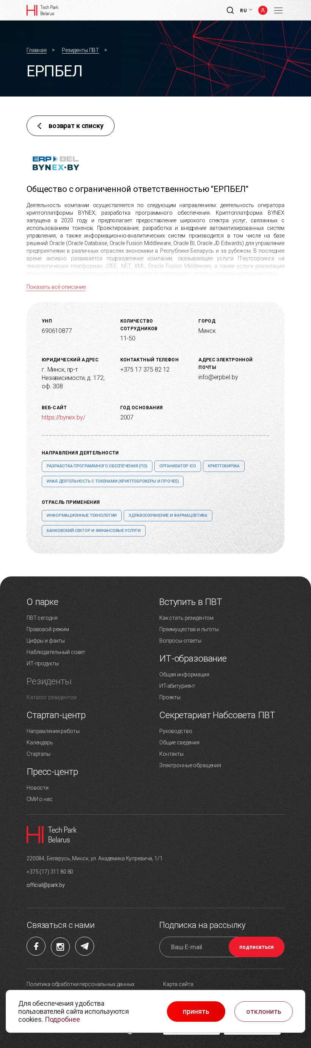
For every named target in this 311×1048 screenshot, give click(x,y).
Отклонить (263, 1011)
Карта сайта (178, 984)
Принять (196, 1011)
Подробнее (62, 1019)
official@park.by (46, 885)
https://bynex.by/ (63, 417)
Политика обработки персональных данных (81, 984)
